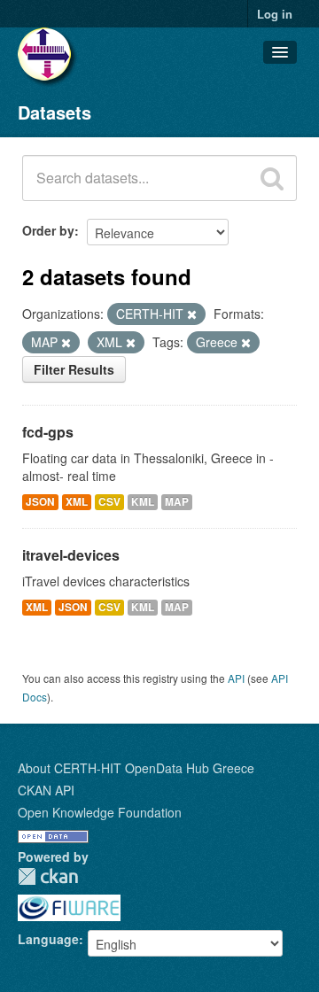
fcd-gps (48, 432)
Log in (274, 13)
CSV (109, 501)
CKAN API (46, 790)
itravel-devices (71, 555)
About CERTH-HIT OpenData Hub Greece (136, 768)
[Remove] (192, 314)
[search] (272, 178)
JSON (40, 501)
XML (77, 501)
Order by (48, 230)
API (236, 678)
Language (48, 939)
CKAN (48, 876)
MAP (177, 501)
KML (142, 501)
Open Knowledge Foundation (100, 812)
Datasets (54, 112)
